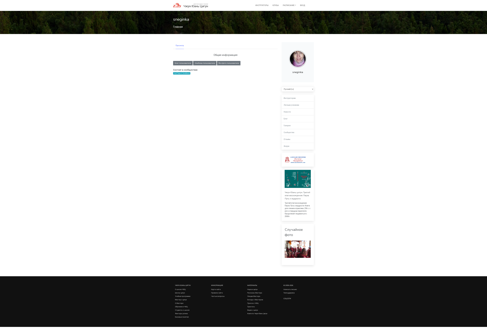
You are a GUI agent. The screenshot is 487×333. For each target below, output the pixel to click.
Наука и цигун (252, 289)
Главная (178, 26)
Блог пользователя (183, 63)
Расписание (288, 5)
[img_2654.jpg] (298, 249)
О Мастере (179, 303)
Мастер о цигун (181, 300)
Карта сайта (216, 289)
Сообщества (289, 132)
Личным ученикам (291, 105)
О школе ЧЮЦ (180, 289)
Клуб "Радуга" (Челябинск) (182, 73)
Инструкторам (290, 98)
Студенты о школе (182, 310)
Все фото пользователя (229, 63)
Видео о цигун (252, 310)
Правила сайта (217, 293)
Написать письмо (290, 289)
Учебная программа (182, 296)
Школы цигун (180, 293)
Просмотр (180, 45)
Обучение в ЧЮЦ (181, 307)
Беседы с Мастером (255, 300)
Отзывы (287, 139)
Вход (302, 5)
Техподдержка (289, 293)
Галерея (287, 126)
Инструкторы (261, 5)
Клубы (276, 5)
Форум (286, 146)
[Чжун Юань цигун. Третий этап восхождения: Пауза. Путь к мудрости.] (298, 179)
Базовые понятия (182, 317)
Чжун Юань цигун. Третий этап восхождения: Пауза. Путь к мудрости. (297, 195)
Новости (287, 112)
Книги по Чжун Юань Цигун (257, 313)
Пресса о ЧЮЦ (252, 303)
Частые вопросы (218, 296)
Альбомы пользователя (205, 63)
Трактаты (251, 307)
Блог (286, 119)
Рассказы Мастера (254, 293)
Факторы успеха (181, 313)
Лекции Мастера (253, 296)
